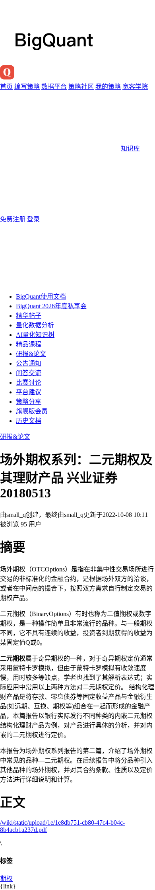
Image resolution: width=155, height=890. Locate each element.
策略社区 (81, 86)
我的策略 (108, 86)
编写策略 (27, 86)
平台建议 (28, 392)
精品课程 (28, 344)
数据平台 (54, 86)
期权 (6, 878)
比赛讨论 (28, 382)
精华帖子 (28, 315)
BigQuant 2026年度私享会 (51, 306)
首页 (6, 86)
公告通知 (28, 363)
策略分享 (28, 401)
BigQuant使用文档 (41, 296)
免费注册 (12, 219)
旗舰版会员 (32, 411)
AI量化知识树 (35, 334)
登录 (33, 219)
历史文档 (28, 420)
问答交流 (28, 373)
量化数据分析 (35, 325)
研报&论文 (31, 353)
